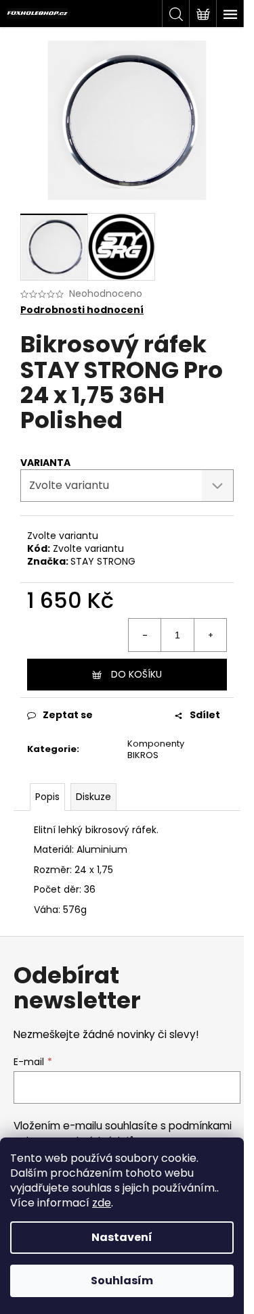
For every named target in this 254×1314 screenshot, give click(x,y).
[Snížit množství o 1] (145, 635)
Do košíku (136, 674)
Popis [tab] (47, 796)
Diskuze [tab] (93, 796)
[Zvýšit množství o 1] (210, 635)
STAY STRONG (102, 561)
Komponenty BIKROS (155, 749)
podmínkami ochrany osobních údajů (123, 1133)
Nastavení (121, 1237)
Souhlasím (122, 1280)
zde (101, 1203)
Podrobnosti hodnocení (82, 310)
